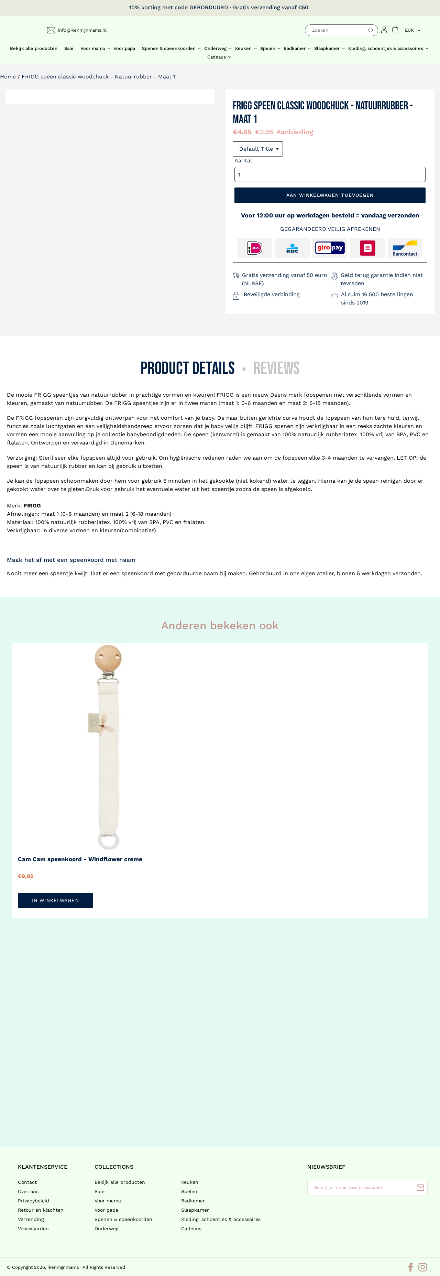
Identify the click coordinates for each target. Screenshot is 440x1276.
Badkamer (193, 1200)
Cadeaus (191, 1228)
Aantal (243, 160)
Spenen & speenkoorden (123, 1219)
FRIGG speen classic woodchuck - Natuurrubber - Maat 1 (98, 76)
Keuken (189, 1182)
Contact (27, 1182)
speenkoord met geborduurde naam (169, 573)
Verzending (31, 1219)
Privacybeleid (33, 1200)
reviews (276, 368)
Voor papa (106, 1210)
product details (188, 368)
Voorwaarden (33, 1228)
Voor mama (108, 1200)
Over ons (28, 1191)
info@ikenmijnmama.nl (82, 30)
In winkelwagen (55, 900)
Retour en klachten (41, 1210)
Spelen (189, 1191)
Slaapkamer (195, 1210)
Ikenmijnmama (63, 1267)
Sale (99, 1191)
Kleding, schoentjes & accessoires (221, 1219)
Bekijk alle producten (120, 1182)
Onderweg (106, 1228)
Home (8, 76)
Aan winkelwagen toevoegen (330, 195)
